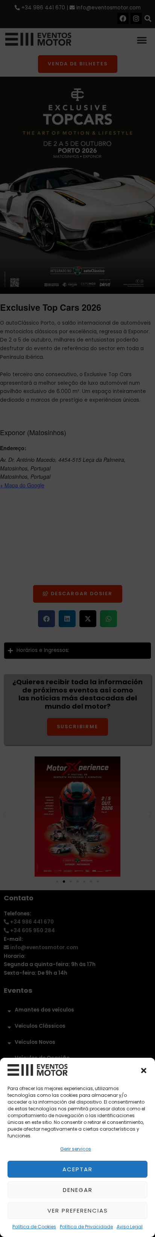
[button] (143, 1070)
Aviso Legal (130, 1226)
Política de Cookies (34, 1226)
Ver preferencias (77, 1210)
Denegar (78, 1190)
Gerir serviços (75, 1149)
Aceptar (77, 1169)
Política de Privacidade (86, 1226)
